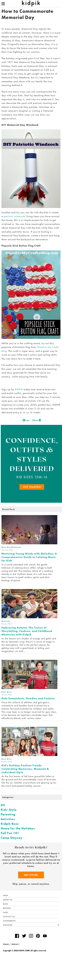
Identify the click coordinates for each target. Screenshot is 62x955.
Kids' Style (9, 810)
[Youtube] (45, 936)
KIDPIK (19, 389)
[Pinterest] (38, 936)
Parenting (8, 814)
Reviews (7, 908)
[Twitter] (24, 936)
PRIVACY (15, 944)
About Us (7, 900)
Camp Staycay (11, 838)
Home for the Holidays (18, 828)
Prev (26, 420)
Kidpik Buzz (10, 824)
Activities (8, 819)
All (3, 805)
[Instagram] (31, 936)
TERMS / (7, 944)
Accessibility (9, 921)
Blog (5, 904)
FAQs (5, 912)
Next (35, 420)
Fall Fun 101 (10, 833)
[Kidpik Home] (31, 4)
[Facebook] (17, 936)
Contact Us (9, 916)
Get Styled (31, 875)
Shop (5, 895)
